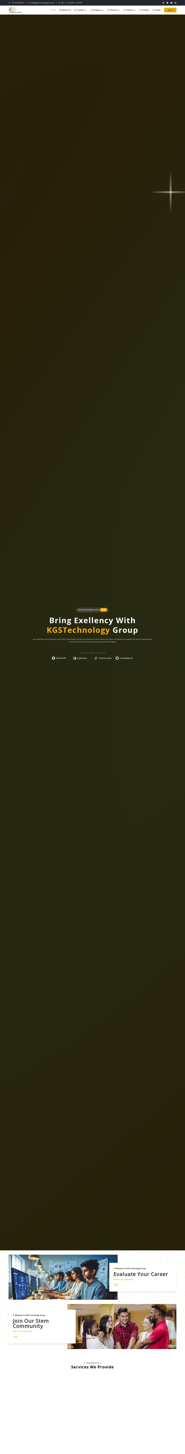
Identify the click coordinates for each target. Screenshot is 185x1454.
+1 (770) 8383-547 (17, 3)
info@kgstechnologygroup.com (43, 3)
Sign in (170, 10)
